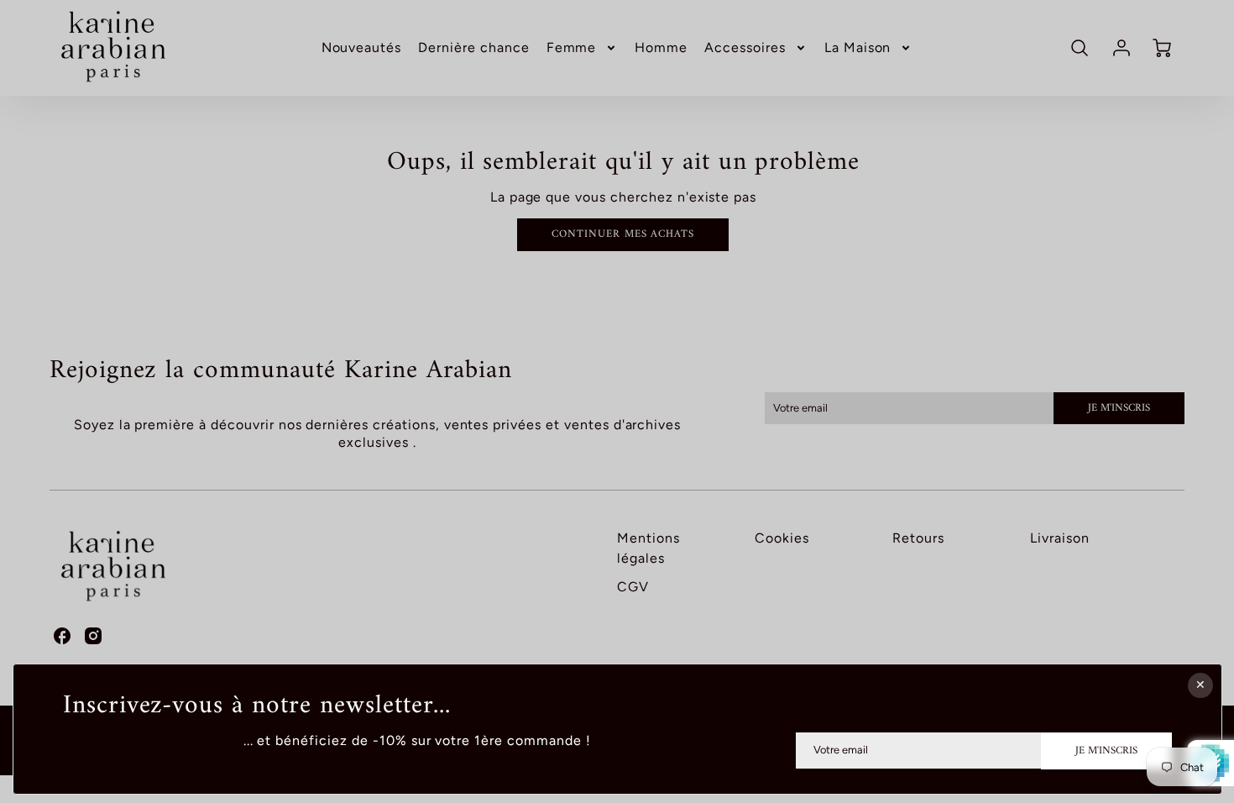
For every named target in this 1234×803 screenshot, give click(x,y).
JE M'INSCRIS (1106, 751)
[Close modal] (1199, 685)
